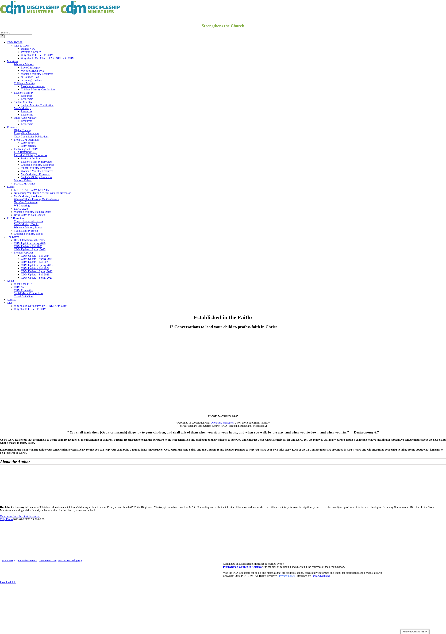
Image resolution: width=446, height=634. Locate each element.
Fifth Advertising (321, 575)
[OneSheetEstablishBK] (223, 408)
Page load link (8, 582)
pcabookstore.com (27, 560)
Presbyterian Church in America (242, 566)
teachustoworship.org (70, 560)
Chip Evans (6, 519)
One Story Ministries (222, 422)
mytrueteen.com (47, 560)
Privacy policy (287, 575)
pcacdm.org (8, 560)
